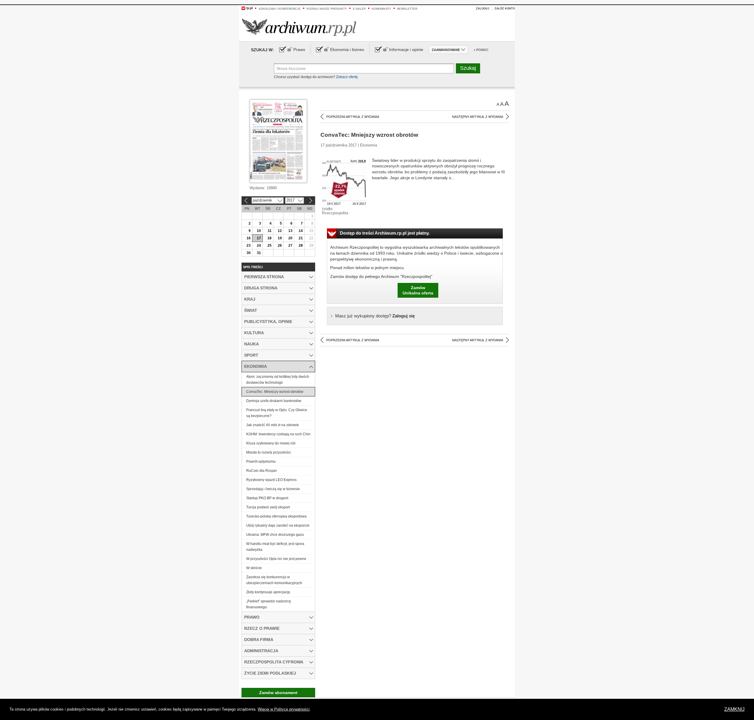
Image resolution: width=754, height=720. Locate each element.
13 (290, 231)
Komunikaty (381, 8)
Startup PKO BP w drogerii (267, 498)
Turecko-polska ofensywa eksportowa (276, 516)
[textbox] (364, 68)
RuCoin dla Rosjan (261, 471)
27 (290, 245)
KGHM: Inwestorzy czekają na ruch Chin (278, 434)
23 (249, 245)
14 (301, 231)
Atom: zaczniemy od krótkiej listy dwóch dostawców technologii (277, 380)
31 (259, 253)
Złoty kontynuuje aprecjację (268, 592)
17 (259, 238)
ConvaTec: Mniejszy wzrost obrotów (274, 392)
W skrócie (254, 568)
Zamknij (734, 709)
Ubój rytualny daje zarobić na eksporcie (278, 525)
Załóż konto (505, 8)
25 (269, 245)
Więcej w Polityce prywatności (284, 709)
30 (249, 253)
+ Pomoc (481, 50)
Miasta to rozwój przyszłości (268, 452)
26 (280, 245)
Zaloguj (482, 8)
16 (249, 238)
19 (280, 238)
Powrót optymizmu (261, 461)
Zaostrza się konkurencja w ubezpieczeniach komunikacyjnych (274, 580)
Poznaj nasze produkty (327, 8)
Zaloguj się (375, 315)
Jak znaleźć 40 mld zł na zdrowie (272, 425)
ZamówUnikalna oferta (418, 290)
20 (290, 238)
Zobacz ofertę (347, 77)
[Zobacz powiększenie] (344, 182)
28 (301, 245)
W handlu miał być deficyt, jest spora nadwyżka (275, 547)
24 (259, 245)
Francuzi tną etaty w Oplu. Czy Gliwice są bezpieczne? (276, 413)
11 (270, 231)
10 (259, 231)
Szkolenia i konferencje (280, 8)
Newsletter (407, 8)
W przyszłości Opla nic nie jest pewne (276, 559)
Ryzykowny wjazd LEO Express (271, 480)
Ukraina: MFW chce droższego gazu (275, 535)
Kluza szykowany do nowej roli (270, 443)
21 (301, 238)
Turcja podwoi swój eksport (268, 507)
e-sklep (359, 8)
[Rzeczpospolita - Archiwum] (299, 27)
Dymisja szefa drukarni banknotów (273, 401)
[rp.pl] (247, 8)
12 (280, 231)
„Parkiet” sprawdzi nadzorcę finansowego (268, 604)
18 (269, 238)
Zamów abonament (278, 692)
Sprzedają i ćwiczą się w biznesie (273, 489)
